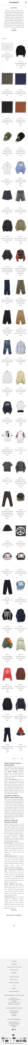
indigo (7, 778)
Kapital (22, 24)
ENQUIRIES (14, 973)
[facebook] (13, 1029)
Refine (4, 38)
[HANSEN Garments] (14, 2)
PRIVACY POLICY (14, 979)
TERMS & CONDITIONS (14, 982)
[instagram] (15, 1029)
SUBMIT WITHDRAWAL (14, 991)
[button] (6, 758)
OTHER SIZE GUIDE (14, 970)
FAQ (14, 985)
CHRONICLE (14, 964)
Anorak (13, 887)
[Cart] (26, 2)
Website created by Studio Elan (14, 1043)
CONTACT (14, 988)
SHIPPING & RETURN (14, 977)
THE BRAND (14, 961)
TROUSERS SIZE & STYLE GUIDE (14, 967)
